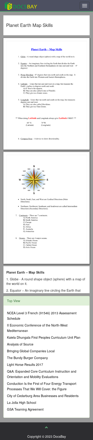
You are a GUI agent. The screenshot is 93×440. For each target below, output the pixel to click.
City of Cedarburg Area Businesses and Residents (43, 395)
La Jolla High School (21, 402)
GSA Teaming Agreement (25, 409)
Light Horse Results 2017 (25, 364)
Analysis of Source (20, 344)
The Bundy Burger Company (27, 357)
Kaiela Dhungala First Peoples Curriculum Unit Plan (43, 337)
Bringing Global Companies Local (31, 351)
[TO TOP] (46, 427)
